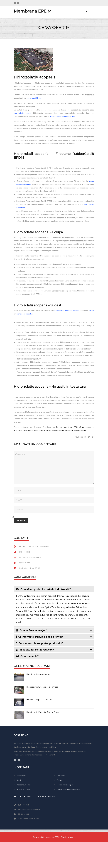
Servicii (19, 780)
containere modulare (24, 314)
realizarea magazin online (54, 430)
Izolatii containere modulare (68, 789)
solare (91, 310)
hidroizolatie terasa (22, 113)
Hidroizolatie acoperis (65, 785)
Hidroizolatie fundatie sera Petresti (42, 687)
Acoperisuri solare (24, 785)
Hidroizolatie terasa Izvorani (38, 674)
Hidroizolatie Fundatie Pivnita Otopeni (43, 712)
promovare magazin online (75, 430)
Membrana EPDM (33, 11)
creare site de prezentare (33, 430)
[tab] (54, 589)
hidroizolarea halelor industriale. (62, 116)
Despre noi (21, 775)
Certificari (61, 775)
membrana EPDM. (33, 98)
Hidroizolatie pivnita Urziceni (39, 699)
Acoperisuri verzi (23, 789)
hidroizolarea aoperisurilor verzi (66, 310)
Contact (60, 780)
